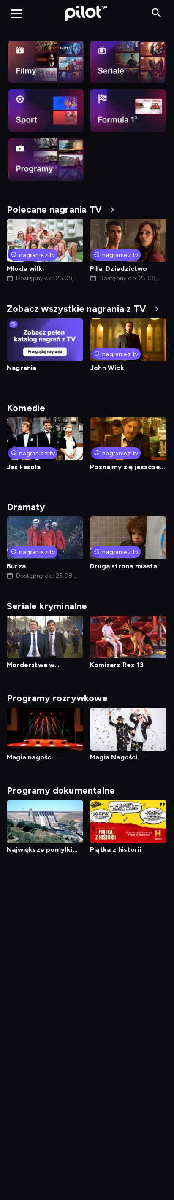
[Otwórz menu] (16, 13)
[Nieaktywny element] (46, 62)
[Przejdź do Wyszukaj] (156, 13)
